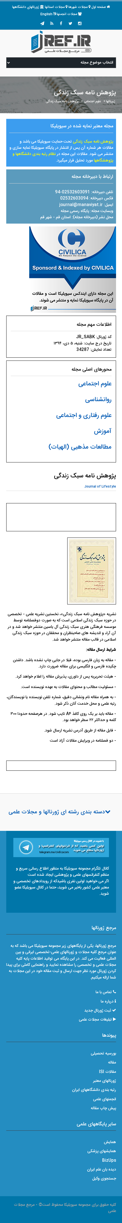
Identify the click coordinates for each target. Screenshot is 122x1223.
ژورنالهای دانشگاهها (25, 7)
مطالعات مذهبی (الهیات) (80, 447)
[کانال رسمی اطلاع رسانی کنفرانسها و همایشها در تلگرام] (61, 847)
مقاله (112, 1062)
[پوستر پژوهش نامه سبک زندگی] (91, 572)
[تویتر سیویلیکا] (70, 24)
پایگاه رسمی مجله (75, 211)
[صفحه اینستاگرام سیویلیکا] (79, 24)
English (46, 14)
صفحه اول (98, 7)
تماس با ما (104, 992)
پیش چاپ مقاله (103, 1108)
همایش (110, 1142)
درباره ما (107, 1002)
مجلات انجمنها (67, 14)
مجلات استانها (55, 7)
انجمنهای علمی (104, 1099)
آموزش (103, 431)
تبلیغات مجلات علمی (95, 1020)
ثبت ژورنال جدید (97, 1011)
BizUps (109, 1160)
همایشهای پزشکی (101, 1151)
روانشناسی (98, 400)
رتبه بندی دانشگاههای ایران (94, 1090)
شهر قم (46, 217)
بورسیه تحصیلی (103, 1053)
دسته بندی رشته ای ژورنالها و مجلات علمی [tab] (57, 812)
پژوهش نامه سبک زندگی (62, 101)
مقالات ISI (107, 1072)
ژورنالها (110, 101)
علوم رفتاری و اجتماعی (84, 415)
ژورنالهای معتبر (104, 1081)
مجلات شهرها (78, 7)
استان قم (64, 217)
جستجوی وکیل (104, 1178)
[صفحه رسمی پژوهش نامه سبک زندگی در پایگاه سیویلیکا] (72, 269)
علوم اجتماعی (92, 101)
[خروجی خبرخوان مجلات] (51, 24)
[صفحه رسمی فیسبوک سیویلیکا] (61, 24)
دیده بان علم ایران (101, 1169)
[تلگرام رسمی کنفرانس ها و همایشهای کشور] (42, 24)
